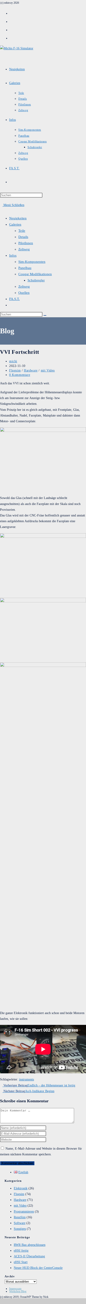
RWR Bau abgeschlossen (29, 1245)
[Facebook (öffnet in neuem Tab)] (11, 12)
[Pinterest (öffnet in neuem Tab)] (11, 21)
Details (23, 237)
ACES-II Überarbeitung (29, 1256)
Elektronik (21, 1188)
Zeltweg (24, 249)
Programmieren (24, 1211)
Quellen (24, 293)
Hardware (31, 370)
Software (19, 1223)
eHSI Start (21, 1262)
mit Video (48, 370)
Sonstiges (20, 1228)
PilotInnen (25, 243)
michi (13, 361)
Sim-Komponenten (31, 262)
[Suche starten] (45, 315)
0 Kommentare (19, 375)
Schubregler (36, 280)
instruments (26, 1079)
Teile (21, 230)
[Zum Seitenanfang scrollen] (1, 1301)
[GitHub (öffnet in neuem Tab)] (11, 29)
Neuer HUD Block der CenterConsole (38, 1268)
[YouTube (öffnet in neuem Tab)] (11, 37)
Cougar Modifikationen (35, 274)
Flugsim (15, 370)
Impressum (15, 1288)
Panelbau (24, 268)
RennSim (20, 1217)
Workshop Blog (17, 1291)
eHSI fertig (21, 1250)
